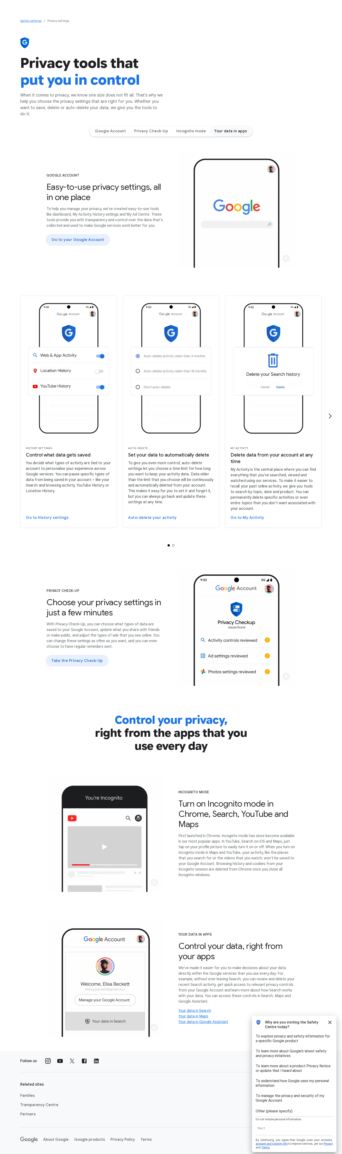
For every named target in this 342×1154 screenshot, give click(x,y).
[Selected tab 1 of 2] (168, 545)
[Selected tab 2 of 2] (173, 545)
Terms (146, 1139)
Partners (28, 1114)
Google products (89, 1139)
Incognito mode (191, 131)
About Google (56, 1139)
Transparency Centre (39, 1105)
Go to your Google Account (77, 239)
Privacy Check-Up (151, 131)
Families (27, 1095)
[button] (286, 258)
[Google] (29, 1139)
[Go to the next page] (330, 416)
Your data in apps (230, 131)
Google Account (110, 131)
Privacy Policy (123, 1139)
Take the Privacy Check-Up (77, 660)
